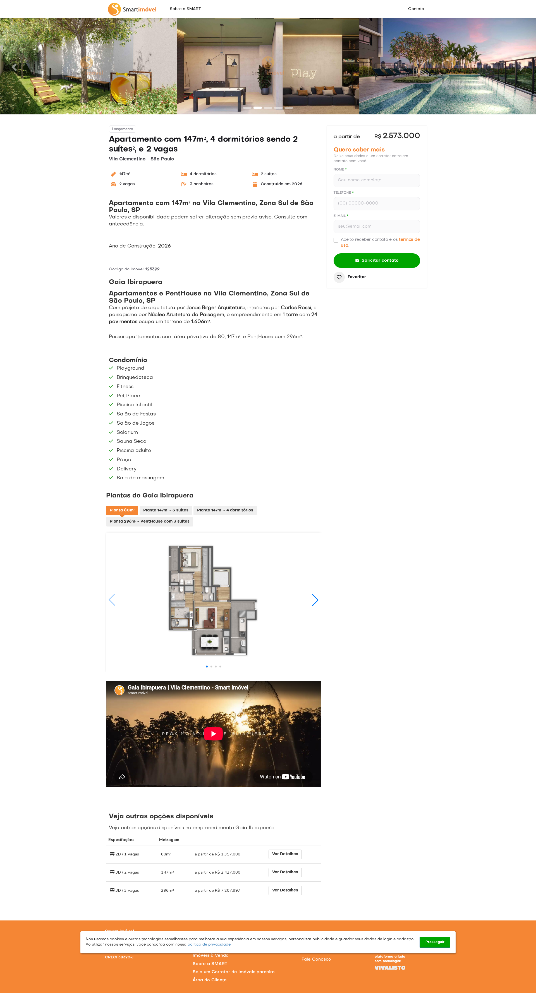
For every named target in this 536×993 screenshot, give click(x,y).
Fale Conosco (316, 959)
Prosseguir (434, 942)
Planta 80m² (122, 510)
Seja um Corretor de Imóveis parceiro (234, 972)
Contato (416, 9)
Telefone (344, 192)
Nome (340, 169)
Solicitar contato (380, 261)
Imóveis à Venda (211, 956)
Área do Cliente (210, 980)
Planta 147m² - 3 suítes (165, 510)
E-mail (341, 216)
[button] (13, 65)
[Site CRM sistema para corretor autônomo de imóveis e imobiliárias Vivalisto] (403, 968)
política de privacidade (208, 944)
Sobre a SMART (185, 9)
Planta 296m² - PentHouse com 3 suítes (150, 521)
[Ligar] (167, 930)
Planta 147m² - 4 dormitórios (225, 510)
